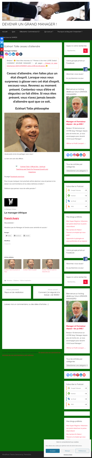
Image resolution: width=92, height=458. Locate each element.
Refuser (67, 451)
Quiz (13, 32)
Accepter (53, 451)
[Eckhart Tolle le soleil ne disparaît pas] (50, 264)
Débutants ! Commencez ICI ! (30, 32)
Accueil (4, 32)
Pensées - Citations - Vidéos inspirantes (19, 280)
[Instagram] (6, 54)
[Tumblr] (20, 54)
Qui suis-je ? (48, 32)
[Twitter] (10, 54)
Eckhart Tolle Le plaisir (30, 270)
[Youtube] (84, 154)
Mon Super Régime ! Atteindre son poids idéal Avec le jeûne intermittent (77, 223)
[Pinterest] (17, 54)
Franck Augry (11, 218)
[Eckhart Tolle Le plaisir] (31, 264)
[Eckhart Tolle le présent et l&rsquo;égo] (12, 264)
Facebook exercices (17, 176)
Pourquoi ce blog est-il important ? (70, 32)
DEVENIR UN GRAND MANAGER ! (29, 24)
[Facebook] (2, 39)
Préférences (82, 451)
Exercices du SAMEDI (9, 37)
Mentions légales (68, 454)
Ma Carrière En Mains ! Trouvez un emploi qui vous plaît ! (75, 232)
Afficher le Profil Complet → (76, 143)
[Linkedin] (13, 54)
